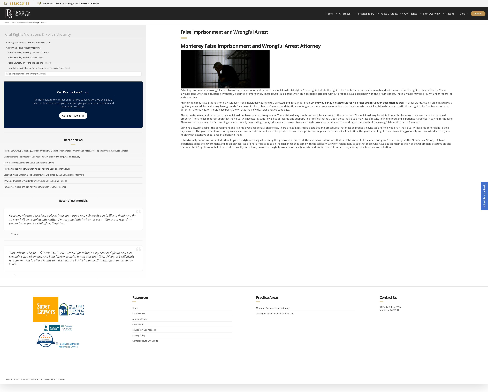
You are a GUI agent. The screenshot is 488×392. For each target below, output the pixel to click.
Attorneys (344, 13)
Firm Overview (431, 13)
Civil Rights (410, 13)
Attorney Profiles (140, 319)
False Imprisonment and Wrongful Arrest (25, 73)
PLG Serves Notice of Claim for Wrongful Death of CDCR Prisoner (35, 186)
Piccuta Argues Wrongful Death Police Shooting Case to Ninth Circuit (37, 168)
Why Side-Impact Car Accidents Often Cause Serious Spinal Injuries (35, 180)
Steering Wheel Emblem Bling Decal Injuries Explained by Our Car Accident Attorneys (44, 174)
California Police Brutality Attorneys (23, 47)
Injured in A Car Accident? (144, 329)
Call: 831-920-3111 (73, 115)
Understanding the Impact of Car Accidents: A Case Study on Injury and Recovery (42, 156)
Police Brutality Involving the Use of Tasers (28, 52)
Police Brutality (389, 13)
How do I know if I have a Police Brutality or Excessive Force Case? (39, 68)
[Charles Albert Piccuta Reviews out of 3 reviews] (46, 346)
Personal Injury (365, 13)
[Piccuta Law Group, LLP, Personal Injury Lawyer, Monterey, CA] (58, 327)
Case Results (138, 324)
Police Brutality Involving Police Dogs (25, 57)
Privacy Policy (138, 335)
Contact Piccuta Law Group (145, 340)
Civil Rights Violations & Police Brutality (38, 34)
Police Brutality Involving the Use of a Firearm (29, 62)
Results (450, 13)
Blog (462, 13)
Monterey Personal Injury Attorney (272, 308)
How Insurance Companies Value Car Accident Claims (29, 162)
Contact (478, 13)
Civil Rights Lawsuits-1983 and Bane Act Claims (28, 42)
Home (329, 13)
